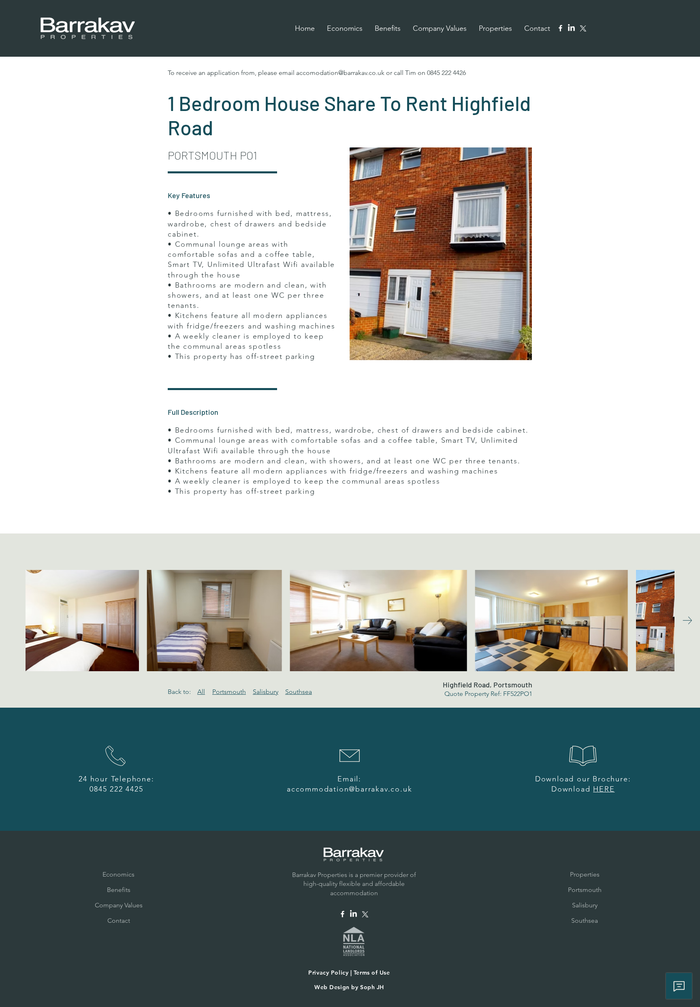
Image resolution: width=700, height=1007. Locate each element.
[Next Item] (687, 620)
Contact (118, 920)
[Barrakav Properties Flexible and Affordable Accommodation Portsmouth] (560, 28)
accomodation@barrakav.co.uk (340, 73)
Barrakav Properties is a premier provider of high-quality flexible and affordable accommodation (354, 884)
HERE (604, 789)
